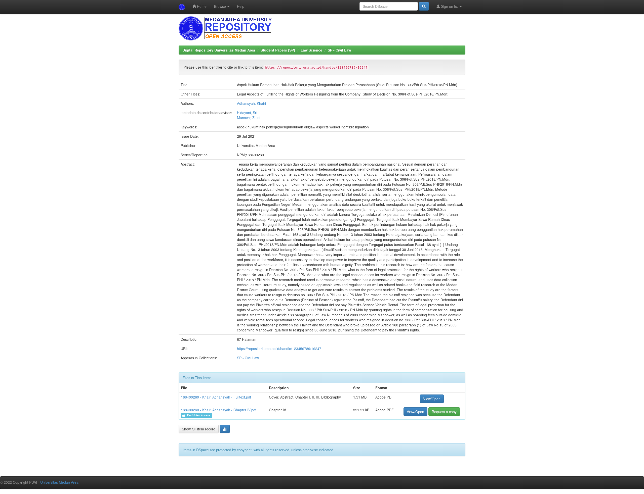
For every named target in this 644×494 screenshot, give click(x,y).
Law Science (311, 50)
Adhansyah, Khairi (251, 103)
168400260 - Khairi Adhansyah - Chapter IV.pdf (218, 409)
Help (240, 6)
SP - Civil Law (339, 50)
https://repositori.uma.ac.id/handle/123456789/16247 (279, 348)
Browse (220, 6)
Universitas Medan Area (59, 482)
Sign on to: (449, 6)
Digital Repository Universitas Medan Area (218, 50)
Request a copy (444, 411)
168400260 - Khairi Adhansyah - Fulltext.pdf (216, 397)
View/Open (431, 398)
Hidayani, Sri (247, 112)
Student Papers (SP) (278, 50)
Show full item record (198, 428)
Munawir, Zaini (248, 117)
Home (201, 6)
